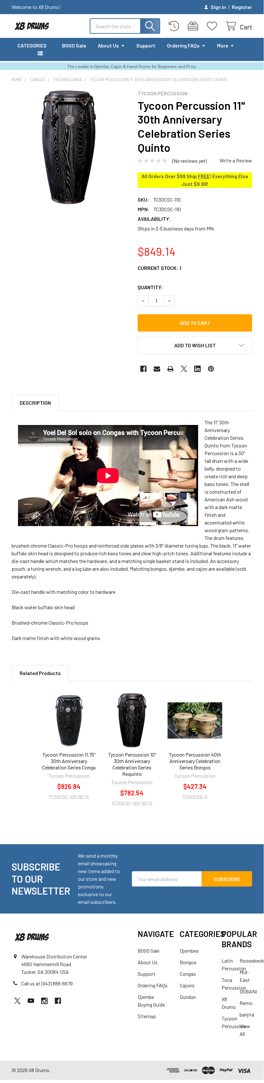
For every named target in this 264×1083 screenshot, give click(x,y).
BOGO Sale (74, 45)
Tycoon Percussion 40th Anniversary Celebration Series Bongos (195, 760)
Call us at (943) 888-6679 (47, 983)
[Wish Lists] (213, 26)
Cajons (187, 985)
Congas (188, 974)
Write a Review (236, 160)
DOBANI (248, 991)
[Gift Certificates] (194, 26)
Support (145, 45)
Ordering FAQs (183, 45)
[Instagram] (44, 1001)
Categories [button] (32, 45)
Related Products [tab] (40, 673)
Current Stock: (159, 268)
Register (242, 7)
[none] (69, 147)
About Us (108, 45)
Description (35, 403)
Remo (246, 1003)
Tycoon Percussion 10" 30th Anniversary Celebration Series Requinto (132, 764)
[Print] (170, 369)
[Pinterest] (211, 369)
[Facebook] (143, 369)
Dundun (188, 997)
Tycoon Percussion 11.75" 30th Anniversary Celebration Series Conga (69, 760)
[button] (195, 345)
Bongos (188, 962)
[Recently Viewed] (175, 26)
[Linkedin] (197, 369)
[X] (184, 369)
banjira (247, 1014)
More (222, 45)
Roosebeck (252, 960)
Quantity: (150, 287)
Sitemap (147, 1016)
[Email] (157, 369)
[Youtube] (31, 1001)
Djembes (189, 951)
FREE (204, 176)
